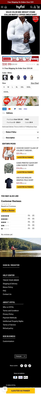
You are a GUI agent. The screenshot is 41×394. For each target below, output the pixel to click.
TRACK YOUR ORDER (11, 280)
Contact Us (7, 294)
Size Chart (35, 83)
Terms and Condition (11, 311)
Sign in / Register (11, 265)
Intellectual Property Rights (13, 321)
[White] (5, 77)
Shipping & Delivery (10, 284)
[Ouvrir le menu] (2, 7)
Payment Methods (10, 318)
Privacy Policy (8, 314)
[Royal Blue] (25, 77)
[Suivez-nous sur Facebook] (21, 365)
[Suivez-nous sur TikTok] (29, 365)
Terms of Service (9, 325)
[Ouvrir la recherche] (31, 7)
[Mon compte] (35, 7)
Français (18, 356)
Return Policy (8, 287)
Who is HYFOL (8, 307)
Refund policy (8, 328)
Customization (8, 341)
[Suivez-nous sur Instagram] (25, 365)
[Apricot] (31, 77)
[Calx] (18, 77)
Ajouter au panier (20, 391)
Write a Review (8, 210)
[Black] (11, 77)
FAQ (4, 291)
